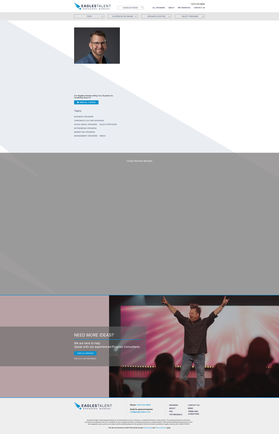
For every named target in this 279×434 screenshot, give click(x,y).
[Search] (142, 8)
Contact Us (199, 8)
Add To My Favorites (138, 45)
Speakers (173, 405)
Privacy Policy (147, 428)
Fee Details (130, 59)
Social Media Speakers (85, 124)
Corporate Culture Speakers (89, 121)
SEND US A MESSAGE (85, 353)
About (171, 8)
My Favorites (184, 8)
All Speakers (158, 8)
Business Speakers (83, 117)
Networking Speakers (85, 128)
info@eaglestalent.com (140, 412)
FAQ (171, 411)
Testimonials (175, 414)
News (190, 408)
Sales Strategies (108, 124)
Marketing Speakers (84, 132)
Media (103, 136)
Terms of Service (160, 428)
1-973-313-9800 (198, 4)
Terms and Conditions (193, 412)
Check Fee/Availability (165, 45)
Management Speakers (85, 136)
